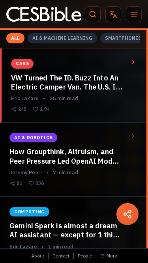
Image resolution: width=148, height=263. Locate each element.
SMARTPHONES (123, 38)
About (37, 256)
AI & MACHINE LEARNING (62, 38)
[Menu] (134, 14)
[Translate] (113, 14)
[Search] (93, 14)
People (85, 256)
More (112, 256)
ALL (15, 38)
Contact (60, 256)
